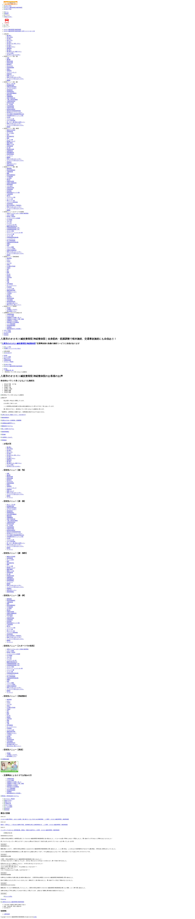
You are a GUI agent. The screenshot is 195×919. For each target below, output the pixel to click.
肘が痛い (9, 45)
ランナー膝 (10, 235)
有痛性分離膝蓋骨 (11, 183)
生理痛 (8, 295)
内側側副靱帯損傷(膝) (12, 242)
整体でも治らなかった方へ (14, 77)
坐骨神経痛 (10, 146)
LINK (35, 917)
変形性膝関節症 (11, 175)
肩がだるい (10, 40)
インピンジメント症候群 (13, 218)
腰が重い (9, 35)
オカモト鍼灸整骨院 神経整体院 (12, 29)
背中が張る (10, 37)
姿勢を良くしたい (11, 163)
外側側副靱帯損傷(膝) (12, 237)
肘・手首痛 (10, 104)
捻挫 (8, 245)
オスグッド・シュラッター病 (15, 232)
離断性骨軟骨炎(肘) (12, 226)
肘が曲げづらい (11, 46)
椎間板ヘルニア (11, 141)
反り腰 (8, 147)
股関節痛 (9, 168)
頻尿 (8, 280)
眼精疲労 (9, 64)
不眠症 (8, 267)
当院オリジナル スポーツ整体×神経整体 (17, 213)
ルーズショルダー (11, 88)
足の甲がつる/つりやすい (13, 54)
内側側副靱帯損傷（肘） (13, 227)
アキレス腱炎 (10, 247)
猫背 (8, 135)
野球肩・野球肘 (11, 216)
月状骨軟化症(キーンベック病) (15, 115)
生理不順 (9, 277)
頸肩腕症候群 (10, 85)
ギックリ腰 (10, 139)
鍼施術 (8, 80)
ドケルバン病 (10, 118)
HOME (5, 369)
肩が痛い (9, 38)
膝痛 (8, 173)
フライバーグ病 (11, 197)
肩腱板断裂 (10, 96)
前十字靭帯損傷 (11, 240)
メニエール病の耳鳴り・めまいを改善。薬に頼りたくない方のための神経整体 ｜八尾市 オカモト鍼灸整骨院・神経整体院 (35, 819)
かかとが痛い (10, 53)
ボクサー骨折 (10, 231)
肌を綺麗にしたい (11, 311)
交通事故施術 (10, 314)
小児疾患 (9, 293)
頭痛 (8, 58)
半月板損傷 (10, 176)
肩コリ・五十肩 (11, 83)
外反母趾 (9, 191)
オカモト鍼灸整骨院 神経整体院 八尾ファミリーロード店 (19, 31)
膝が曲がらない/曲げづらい (14, 51)
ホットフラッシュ (11, 285)
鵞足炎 (8, 179)
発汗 (8, 269)
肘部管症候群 (10, 102)
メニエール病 (10, 288)
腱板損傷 (9, 94)
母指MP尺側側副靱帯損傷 (14, 110)
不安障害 (9, 287)
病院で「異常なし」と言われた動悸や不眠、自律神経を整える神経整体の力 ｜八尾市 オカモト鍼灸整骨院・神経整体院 (34, 824)
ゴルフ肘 (9, 221)
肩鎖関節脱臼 (10, 91)
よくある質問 (7, 332)
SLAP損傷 (9, 219)
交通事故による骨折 (12, 320)
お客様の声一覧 (9, 370)
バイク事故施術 (11, 324)
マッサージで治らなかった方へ (15, 78)
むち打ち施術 (10, 316)
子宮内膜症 (10, 300)
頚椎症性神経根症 (11, 86)
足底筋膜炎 (10, 189)
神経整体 (9, 258)
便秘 (8, 279)
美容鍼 (8, 308)
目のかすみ (10, 66)
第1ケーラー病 (11, 200)
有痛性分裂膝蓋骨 (11, 250)
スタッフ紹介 (7, 330)
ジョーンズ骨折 (11, 248)
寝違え (8, 69)
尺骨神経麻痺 (10, 106)
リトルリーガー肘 (11, 224)
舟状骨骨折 (10, 203)
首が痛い (9, 42)
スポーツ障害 (10, 215)
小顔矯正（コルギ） (12, 309)
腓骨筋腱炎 (10, 184)
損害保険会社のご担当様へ (14, 328)
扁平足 (8, 195)
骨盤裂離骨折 (10, 152)
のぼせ (8, 261)
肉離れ (8, 243)
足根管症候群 (10, 187)
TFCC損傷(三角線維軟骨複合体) (15, 114)
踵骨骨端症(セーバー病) (13, 192)
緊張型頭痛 (10, 61)
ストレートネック (11, 72)
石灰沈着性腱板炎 (11, 93)
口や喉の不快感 (11, 266)
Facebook (6, 334)
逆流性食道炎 (10, 298)
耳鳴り (8, 264)
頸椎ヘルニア (10, 75)
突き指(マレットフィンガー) (14, 112)
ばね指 (8, 117)
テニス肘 (9, 223)
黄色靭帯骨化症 (11, 301)
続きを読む (3, 844)
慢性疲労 (9, 296)
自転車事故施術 (11, 325)
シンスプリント (11, 239)
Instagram (6, 333)
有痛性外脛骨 (10, 181)
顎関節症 (9, 70)
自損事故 (9, 327)
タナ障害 (9, 178)
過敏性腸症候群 (11, 290)
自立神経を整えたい (12, 303)
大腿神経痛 (10, 171)
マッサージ (10, 155)
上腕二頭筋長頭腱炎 (12, 99)
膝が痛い (9, 50)
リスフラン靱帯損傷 (12, 202)
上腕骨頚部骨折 (11, 101)
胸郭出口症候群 (11, 130)
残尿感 (8, 276)
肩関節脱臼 (10, 90)
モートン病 (10, 199)
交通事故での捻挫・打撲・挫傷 (15, 319)
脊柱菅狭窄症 (10, 136)
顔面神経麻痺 (10, 67)
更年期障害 (10, 284)
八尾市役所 (7, 914)
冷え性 (8, 274)
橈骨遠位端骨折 (11, 109)
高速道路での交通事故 (13, 322)
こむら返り (10, 186)
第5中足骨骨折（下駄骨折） (14, 205)
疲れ (8, 271)
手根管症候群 (10, 107)
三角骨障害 (10, 194)
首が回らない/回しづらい (13, 43)
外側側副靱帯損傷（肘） (13, 229)
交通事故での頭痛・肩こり (14, 317)
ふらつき (9, 263)
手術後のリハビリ (11, 292)
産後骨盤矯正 (10, 154)
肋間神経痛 (10, 131)
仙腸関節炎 (10, 151)
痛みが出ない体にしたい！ (14, 304)
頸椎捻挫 (9, 74)
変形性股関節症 (11, 170)
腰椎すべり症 (10, 144)
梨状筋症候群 (10, 149)
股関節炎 (9, 48)
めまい (8, 259)
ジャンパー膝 (10, 234)
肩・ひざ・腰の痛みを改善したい (16, 122)
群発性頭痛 (10, 62)
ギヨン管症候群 (11, 120)
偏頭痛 (8, 59)
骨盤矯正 (9, 162)
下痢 (8, 282)
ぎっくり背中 (10, 133)
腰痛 (8, 138)
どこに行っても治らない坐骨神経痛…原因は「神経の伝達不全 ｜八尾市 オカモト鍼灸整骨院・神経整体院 (30, 830)
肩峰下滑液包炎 (11, 98)
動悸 (8, 272)
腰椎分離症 (10, 143)
